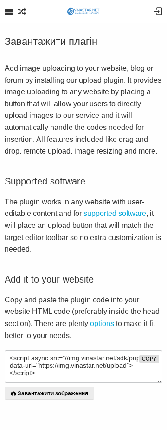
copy (149, 359)
